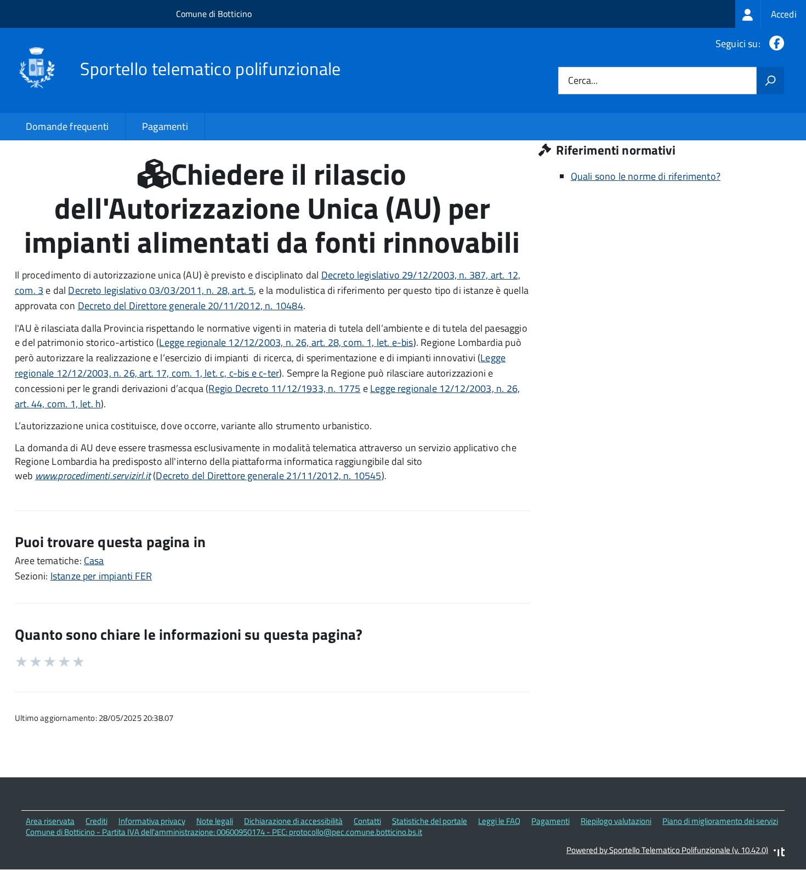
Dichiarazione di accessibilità (293, 821)
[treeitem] (770, 14)
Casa (94, 560)
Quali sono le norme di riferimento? (645, 176)
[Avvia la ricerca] (770, 80)
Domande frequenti (67, 126)
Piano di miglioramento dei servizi (720, 821)
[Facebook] (774, 43)
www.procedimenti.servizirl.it (93, 475)
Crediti (96, 821)
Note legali (214, 821)
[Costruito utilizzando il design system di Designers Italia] (779, 853)
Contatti (367, 821)
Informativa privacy (151, 821)
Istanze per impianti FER (101, 575)
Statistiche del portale (429, 821)
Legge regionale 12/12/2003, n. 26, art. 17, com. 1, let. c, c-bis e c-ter (260, 365)
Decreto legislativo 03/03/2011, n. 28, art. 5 (161, 290)
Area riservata (50, 821)
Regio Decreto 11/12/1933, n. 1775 (284, 388)
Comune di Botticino (214, 13)
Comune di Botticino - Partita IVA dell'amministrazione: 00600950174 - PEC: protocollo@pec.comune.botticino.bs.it (224, 832)
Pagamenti (165, 126)
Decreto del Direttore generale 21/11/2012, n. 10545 (268, 475)
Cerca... (583, 81)
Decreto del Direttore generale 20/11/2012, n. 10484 (190, 305)
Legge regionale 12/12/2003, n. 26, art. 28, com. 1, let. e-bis (286, 342)
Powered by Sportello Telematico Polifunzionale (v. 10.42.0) (667, 850)
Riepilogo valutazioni (616, 821)
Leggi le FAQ (499, 821)
